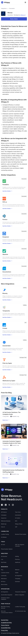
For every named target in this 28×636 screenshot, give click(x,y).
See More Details (7, 191)
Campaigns (3, 515)
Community (3, 575)
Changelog (17, 578)
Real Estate (3, 562)
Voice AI (3, 526)
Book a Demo (14, 19)
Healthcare (17, 562)
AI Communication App (20, 611)
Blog (2, 569)
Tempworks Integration (20, 591)
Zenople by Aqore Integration (5, 598)
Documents (12, 8)
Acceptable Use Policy (6, 622)
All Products (4, 512)
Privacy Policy (4, 630)
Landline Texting (5, 534)
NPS (16, 521)
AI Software (4, 537)
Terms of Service (5, 625)
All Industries (4, 556)
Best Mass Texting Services (5, 607)
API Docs (3, 581)
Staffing (17, 556)
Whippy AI (23, 15)
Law (2, 559)
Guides (16, 572)
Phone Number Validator (6, 549)
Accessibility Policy (5, 627)
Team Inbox (18, 512)
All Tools (3, 544)
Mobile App (3, 524)
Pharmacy (17, 559)
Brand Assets (4, 584)
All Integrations (18, 575)
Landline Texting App (20, 606)
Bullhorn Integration (19, 594)
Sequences (3, 518)
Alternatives (4, 578)
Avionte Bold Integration (6, 594)
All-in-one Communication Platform (7, 611)
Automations (18, 515)
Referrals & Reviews (5, 521)
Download (17, 581)
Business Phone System (20, 534)
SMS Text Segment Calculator (19, 545)
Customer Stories (5, 572)
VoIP (16, 526)
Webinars (17, 569)
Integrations (4, 8)
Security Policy (4, 620)
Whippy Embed (18, 524)
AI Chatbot (17, 518)
